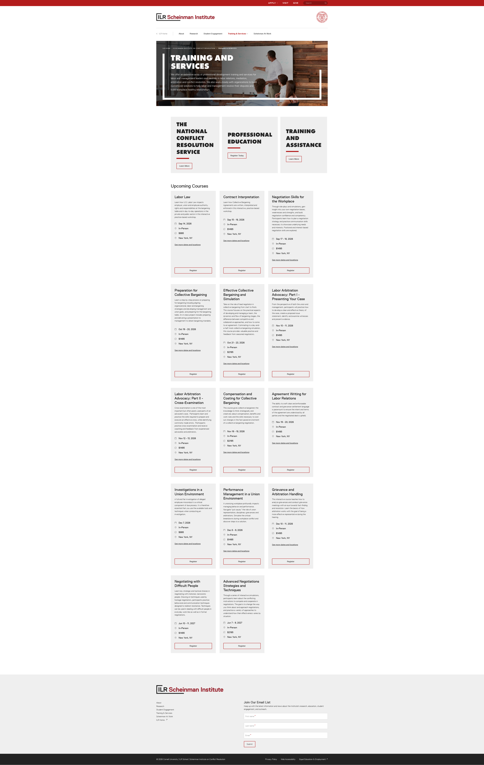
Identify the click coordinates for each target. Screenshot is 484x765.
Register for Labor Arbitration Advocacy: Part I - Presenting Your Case (290, 332)
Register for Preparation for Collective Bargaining (193, 332)
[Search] (325, 3)
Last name (249, 725)
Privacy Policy (271, 759)
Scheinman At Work (262, 33)
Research (194, 33)
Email (247, 735)
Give (295, 3)
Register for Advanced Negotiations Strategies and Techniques (242, 614)
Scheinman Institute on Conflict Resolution (194, 48)
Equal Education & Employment (312, 759)
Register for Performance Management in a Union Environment (242, 526)
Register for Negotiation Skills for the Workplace (290, 234)
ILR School (183, 759)
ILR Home (167, 48)
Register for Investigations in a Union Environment (193, 526)
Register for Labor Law (193, 234)
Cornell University (170, 759)
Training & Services (237, 33)
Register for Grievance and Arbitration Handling (290, 526)
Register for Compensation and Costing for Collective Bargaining (242, 432)
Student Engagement (213, 33)
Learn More (195, 145)
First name (249, 716)
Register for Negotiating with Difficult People (193, 614)
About (181, 33)
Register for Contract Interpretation (242, 234)
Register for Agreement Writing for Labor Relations (290, 432)
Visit (285, 3)
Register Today (250, 145)
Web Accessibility (288, 759)
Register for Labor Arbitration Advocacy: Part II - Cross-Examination (193, 432)
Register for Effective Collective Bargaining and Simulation (242, 332)
